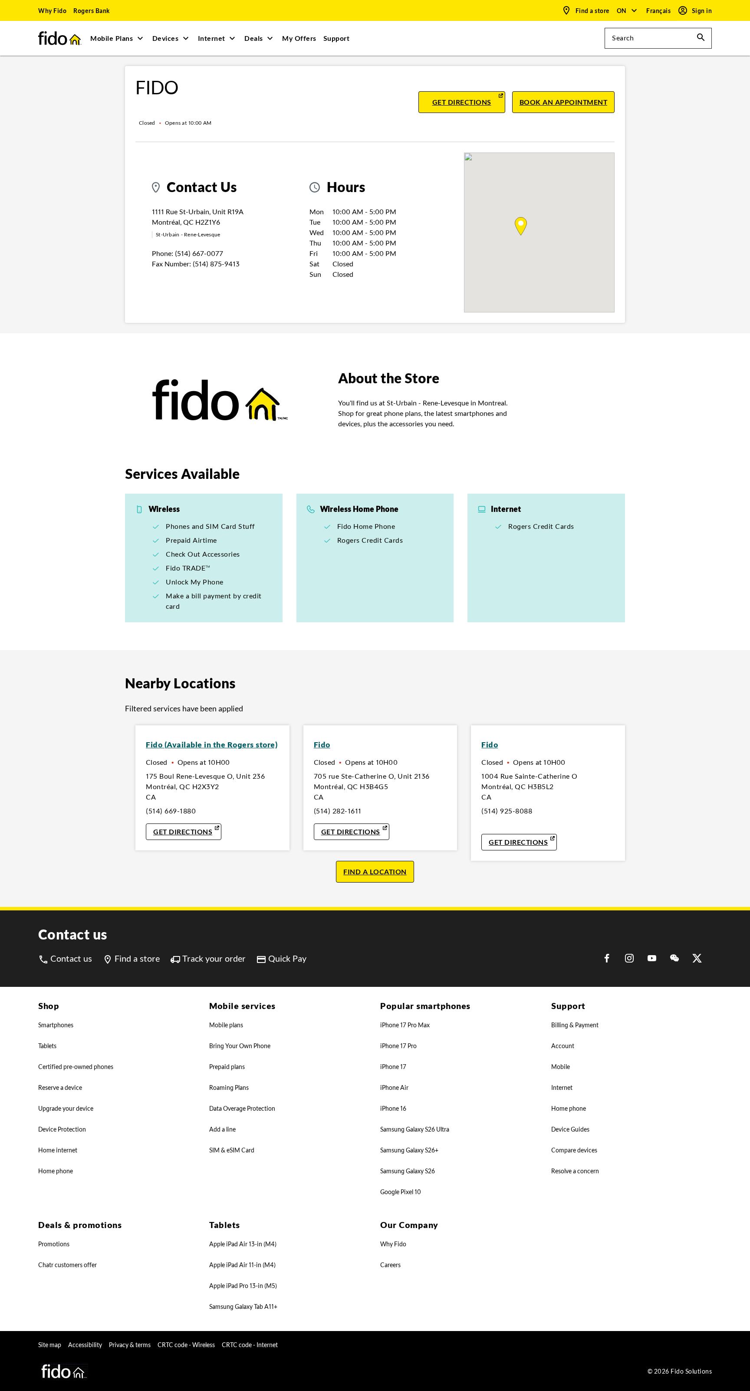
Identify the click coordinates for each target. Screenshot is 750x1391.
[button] (627, 10)
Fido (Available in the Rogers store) (211, 744)
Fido (322, 744)
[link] (52, 10)
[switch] (659, 10)
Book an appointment (567, 102)
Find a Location (375, 872)
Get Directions (468, 102)
